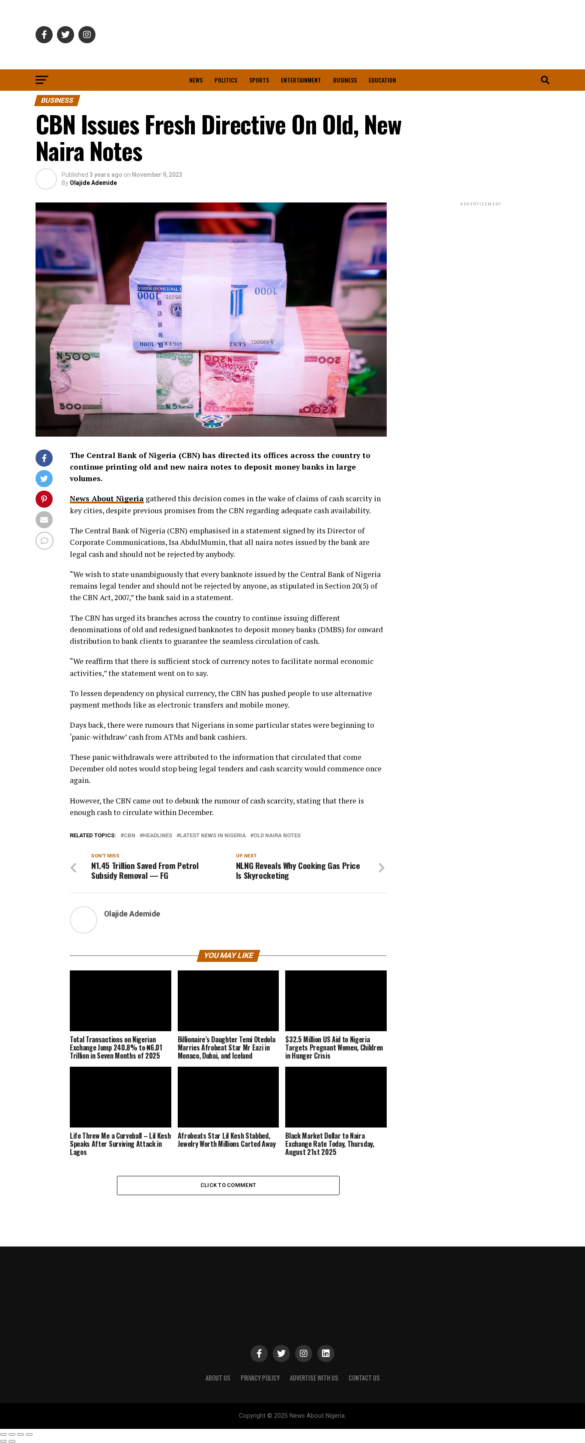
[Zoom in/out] (29, 1434)
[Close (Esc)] (3, 1434)
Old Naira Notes (277, 836)
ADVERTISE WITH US (314, 1377)
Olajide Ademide (93, 182)
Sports (259, 79)
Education (382, 79)
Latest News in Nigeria (213, 836)
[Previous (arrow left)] (3, 1441)
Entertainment (301, 79)
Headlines (157, 836)
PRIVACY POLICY (260, 1377)
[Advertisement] (480, 261)
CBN (129, 836)
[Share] (12, 1434)
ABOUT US (218, 1377)
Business (345, 79)
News (196, 79)
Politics (226, 79)
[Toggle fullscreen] (20, 1434)
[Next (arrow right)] (12, 1441)
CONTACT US (364, 1377)
